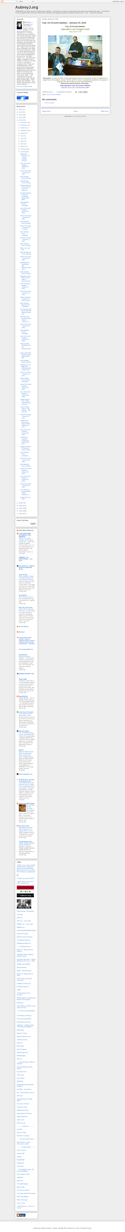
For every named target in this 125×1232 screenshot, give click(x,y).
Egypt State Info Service (24, 1113)
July (22, 136)
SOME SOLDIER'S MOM (26, 803)
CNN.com (20, 917)
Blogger (89, 1228)
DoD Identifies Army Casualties (24, 233)
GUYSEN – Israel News (24, 1089)
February (24, 149)
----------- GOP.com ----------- (25, 1126)
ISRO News (20, 1046)
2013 (20, 112)
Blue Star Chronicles (26, 607)
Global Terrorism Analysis (24, 937)
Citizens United (21, 1132)
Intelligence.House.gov (24, 983)
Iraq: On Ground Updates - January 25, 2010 (25, 210)
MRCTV (21, 750)
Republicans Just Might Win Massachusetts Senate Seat (25, 367)
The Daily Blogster (22, 1184)
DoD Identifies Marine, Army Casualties (25, 304)
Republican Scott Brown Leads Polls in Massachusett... (25, 278)
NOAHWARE (21, 1160)
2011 (20, 117)
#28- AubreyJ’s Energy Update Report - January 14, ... (25, 319)
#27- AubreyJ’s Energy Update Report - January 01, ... (25, 492)
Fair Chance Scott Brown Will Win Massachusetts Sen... (25, 311)
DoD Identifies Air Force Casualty (25, 253)
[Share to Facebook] (85, 92)
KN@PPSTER (23, 696)
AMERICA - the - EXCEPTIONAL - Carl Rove (25, 559)
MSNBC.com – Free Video (25, 924)
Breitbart (22, 632)
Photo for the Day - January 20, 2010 (25, 258)
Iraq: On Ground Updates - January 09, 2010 (25, 394)
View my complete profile (24, 86)
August (23, 133)
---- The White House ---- (24, 946)
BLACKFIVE (23, 595)
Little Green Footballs (26, 712)
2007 (20, 508)
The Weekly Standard (23, 940)
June (22, 138)
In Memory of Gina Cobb (26, 680)
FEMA (19, 990)
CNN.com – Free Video (24, 921)
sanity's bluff (20, 1153)
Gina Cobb (20, 1166)
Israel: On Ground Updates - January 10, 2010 (25, 386)
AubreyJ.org (26, 7)
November (24, 125)
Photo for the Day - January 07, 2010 (25, 416)
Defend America (22, 967)
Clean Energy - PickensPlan (25, 911)
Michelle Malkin (24, 731)
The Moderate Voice (25, 841)
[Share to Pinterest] (87, 92)
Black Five (20, 1180)
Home (76, 111)
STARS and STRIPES (23, 964)
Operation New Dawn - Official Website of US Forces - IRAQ (26, 960)
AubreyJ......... (29, 22)
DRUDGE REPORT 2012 (26, 673)
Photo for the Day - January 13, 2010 (25, 325)
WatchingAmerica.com (24, 1036)
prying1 (19, 1156)
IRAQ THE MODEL (23, 1196)
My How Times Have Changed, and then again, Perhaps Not (26, 540)
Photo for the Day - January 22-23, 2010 (25, 227)
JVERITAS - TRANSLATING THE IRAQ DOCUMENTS (25, 1026)
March (23, 146)
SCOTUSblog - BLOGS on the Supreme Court (26, 1006)
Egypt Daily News (22, 1116)
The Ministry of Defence (24, 1015)
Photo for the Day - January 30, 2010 (25, 172)
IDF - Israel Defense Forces (25, 1092)
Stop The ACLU (21, 1150)
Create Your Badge (21, 100)
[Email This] (79, 92)
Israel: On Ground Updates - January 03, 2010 (25, 471)
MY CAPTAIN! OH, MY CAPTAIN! (30, 806)
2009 (20, 503)
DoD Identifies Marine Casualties (24, 203)
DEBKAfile (20, 1081)
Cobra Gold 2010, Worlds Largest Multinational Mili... (25, 355)
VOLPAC (19, 1129)
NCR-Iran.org (21, 1123)
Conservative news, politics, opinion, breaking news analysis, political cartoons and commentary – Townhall (27, 640)
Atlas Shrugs (23, 574)
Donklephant (23, 654)
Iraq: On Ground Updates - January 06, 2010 (25, 432)
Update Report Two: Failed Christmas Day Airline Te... (25, 402)
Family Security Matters (24, 1019)
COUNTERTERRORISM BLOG (26, 930)
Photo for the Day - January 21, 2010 (25, 239)
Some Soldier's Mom (23, 1174)
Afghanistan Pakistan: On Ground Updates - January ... (25, 157)
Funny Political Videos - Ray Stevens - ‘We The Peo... (25, 409)
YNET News (20, 1075)
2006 (20, 511)
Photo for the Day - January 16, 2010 (25, 292)
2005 (20, 513)
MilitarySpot (20, 1030)
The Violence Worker (23, 1190)
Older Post (104, 111)
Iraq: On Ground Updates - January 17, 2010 (25, 286)
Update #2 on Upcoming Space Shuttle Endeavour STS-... (25, 424)
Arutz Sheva (20, 1078)
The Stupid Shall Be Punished (26, 1193)
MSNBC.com (21, 927)
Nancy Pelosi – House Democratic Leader (23, 1143)
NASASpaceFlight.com (24, 943)
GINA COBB (23, 679)
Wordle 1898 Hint (24, 698)
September (24, 130)
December (24, 122)
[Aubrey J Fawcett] (23, 99)
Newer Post (46, 111)
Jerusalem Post (21, 1071)
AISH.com (20, 1096)
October (23, 128)
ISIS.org (19, 1059)
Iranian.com (20, 1120)
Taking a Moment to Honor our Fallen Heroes (25, 298)
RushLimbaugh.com (25, 774)
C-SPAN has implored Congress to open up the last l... (24, 440)
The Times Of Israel (23, 1104)
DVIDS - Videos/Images (24, 970)
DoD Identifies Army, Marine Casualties (25, 379)
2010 (20, 120)
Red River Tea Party (23, 1136)
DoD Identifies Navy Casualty (25, 222)
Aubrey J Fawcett (21, 95)
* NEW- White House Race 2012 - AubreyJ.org (25, 882)
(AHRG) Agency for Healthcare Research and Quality (26, 998)
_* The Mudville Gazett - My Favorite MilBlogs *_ (25, 1170)
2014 (20, 109)
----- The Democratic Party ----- (26, 1139)
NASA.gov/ (20, 1002)
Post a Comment (49, 103)
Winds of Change (22, 1200)
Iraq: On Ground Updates (54, 94)
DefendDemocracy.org (24, 1022)
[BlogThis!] (81, 92)
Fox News (20, 914)
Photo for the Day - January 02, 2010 (25, 485)
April (22, 144)
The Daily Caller (24, 826)
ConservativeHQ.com (26, 649)
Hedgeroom (20, 1163)
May (22, 141)
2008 (20, 505)
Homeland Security (23, 986)
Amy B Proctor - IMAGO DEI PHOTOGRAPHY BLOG (26, 567)
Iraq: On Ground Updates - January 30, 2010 (25, 165)
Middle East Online (22, 1110)
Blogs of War (21, 1187)
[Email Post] (75, 92)
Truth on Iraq (21, 1203)
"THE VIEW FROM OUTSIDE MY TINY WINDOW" (25, 535)
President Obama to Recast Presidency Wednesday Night (25, 196)
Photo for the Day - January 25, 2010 (25, 217)
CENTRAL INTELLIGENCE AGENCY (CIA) (25, 955)
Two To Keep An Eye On (26, 597)
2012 (20, 115)
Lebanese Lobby (22, 1107)
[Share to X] (83, 92)
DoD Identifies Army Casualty (25, 177)
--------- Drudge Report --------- (26, 1147)
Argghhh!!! (20, 1177)
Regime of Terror (22, 1033)
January (23, 151)
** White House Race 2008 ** (26, 878)
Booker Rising (23, 626)
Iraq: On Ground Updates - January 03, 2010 (25, 478)
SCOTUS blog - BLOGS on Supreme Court (26, 780)
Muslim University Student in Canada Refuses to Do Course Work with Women (26, 577)
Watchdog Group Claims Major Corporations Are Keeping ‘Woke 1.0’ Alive (26, 829)
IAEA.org (19, 1043)
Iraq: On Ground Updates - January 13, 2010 (25, 338)
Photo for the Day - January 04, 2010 (25, 460)
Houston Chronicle (22, 933)
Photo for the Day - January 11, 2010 (25, 374)
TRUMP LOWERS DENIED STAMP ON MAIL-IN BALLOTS (26, 844)
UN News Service (22, 1039)
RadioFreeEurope (22, 1052)
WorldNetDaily (21, 1055)
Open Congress (22, 1049)
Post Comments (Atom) (79, 116)
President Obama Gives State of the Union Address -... (25, 188)
